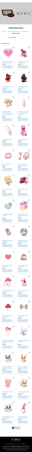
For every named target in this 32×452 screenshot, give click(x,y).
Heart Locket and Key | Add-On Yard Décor (23, 165)
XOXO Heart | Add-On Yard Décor (7, 266)
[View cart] (25, 13)
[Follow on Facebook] (12, 439)
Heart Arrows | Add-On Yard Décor (23, 316)
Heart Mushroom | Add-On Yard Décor (7, 316)
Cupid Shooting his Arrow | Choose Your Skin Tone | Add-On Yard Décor (7, 113)
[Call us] (19, 439)
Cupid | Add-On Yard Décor (22, 190)
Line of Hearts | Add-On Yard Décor (23, 140)
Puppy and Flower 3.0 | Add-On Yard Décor (23, 241)
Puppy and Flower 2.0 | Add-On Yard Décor (7, 367)
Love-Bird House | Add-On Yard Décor (23, 266)
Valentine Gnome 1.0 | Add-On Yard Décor (23, 417)
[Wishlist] (16, 1)
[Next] (19, 428)
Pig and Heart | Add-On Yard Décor (7, 392)
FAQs (18, 443)
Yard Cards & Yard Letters (14, 31)
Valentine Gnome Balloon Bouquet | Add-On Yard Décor (8, 342)
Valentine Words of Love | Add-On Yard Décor (8, 62)
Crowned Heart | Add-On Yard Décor (8, 214)
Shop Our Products (10, 443)
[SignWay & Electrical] (8, 13)
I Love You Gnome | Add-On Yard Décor (23, 291)
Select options (7, 66)
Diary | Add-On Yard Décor (7, 190)
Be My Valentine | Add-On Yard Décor (23, 87)
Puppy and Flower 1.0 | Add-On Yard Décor (23, 367)
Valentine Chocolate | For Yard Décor (8, 241)
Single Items (25, 31)
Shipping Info (17, 449)
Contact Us (23, 443)
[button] (29, 13)
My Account (24, 449)
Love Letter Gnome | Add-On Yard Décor (8, 291)
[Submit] (18, 13)
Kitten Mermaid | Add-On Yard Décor (23, 341)
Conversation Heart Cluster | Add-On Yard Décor (23, 215)
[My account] (21, 13)
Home (3, 31)
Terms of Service (9, 449)
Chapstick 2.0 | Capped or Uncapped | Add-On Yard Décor (23, 113)
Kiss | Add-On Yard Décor (6, 165)
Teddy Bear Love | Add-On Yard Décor (23, 62)
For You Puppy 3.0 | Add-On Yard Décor (23, 392)
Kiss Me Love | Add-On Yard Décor (7, 87)
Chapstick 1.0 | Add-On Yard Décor (7, 140)
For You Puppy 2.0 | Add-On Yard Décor (8, 417)
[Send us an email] (16, 439)
